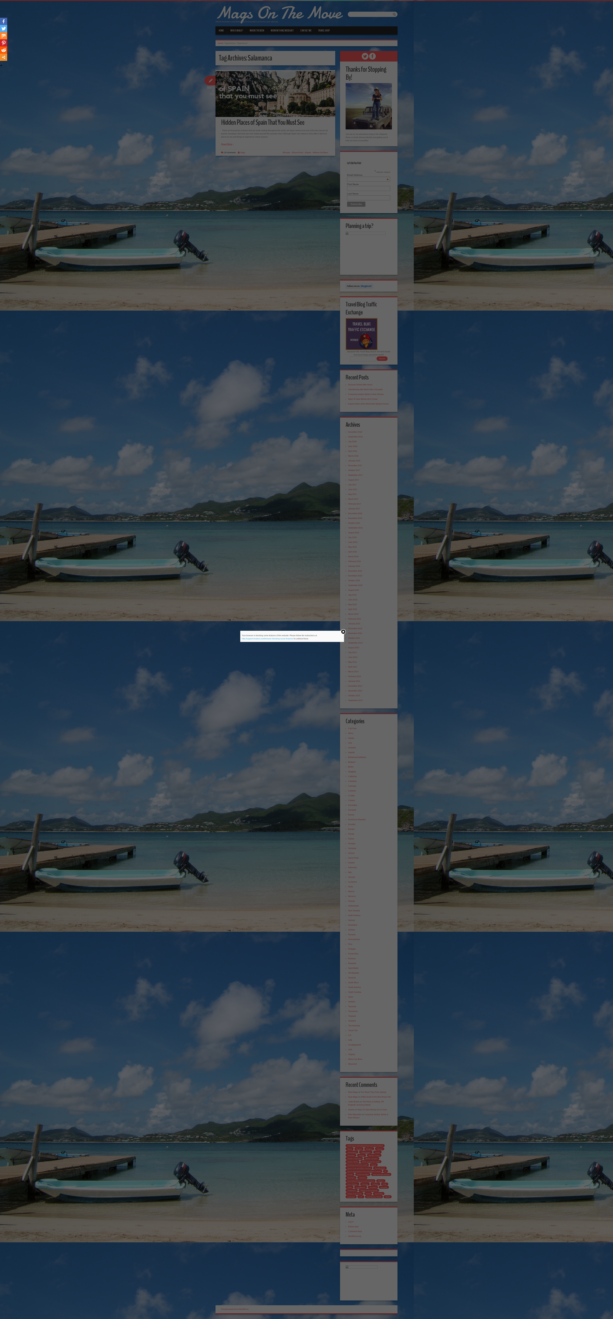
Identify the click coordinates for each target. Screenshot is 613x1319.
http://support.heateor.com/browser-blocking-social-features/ (268, 639)
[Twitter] (3, 28)
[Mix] (3, 35)
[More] (3, 57)
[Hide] (1, 65)
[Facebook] (3, 21)
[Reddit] (3, 50)
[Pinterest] (3, 42)
